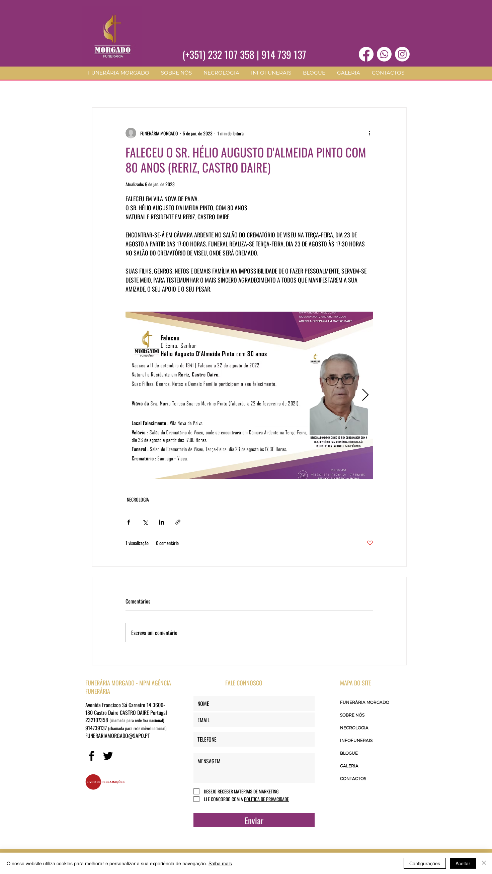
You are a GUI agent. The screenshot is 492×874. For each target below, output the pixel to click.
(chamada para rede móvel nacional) (137, 728)
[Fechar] (484, 863)
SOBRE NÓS (352, 715)
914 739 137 (283, 54)
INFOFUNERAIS (356, 740)
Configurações (424, 863)
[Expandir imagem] (249, 395)
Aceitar (463, 863)
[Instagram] (402, 54)
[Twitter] (107, 755)
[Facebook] (366, 54)
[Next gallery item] (365, 395)
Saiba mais (220, 863)
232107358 (97, 720)
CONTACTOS (353, 778)
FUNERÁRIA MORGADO (364, 702)
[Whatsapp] (384, 54)
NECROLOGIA (138, 499)
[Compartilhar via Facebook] (129, 522)
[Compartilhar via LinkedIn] (161, 522)
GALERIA (349, 765)
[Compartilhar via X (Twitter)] (145, 522)
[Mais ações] (369, 133)
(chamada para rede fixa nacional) (136, 720)
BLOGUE (349, 753)
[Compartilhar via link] (178, 522)
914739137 (96, 728)
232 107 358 (231, 54)
